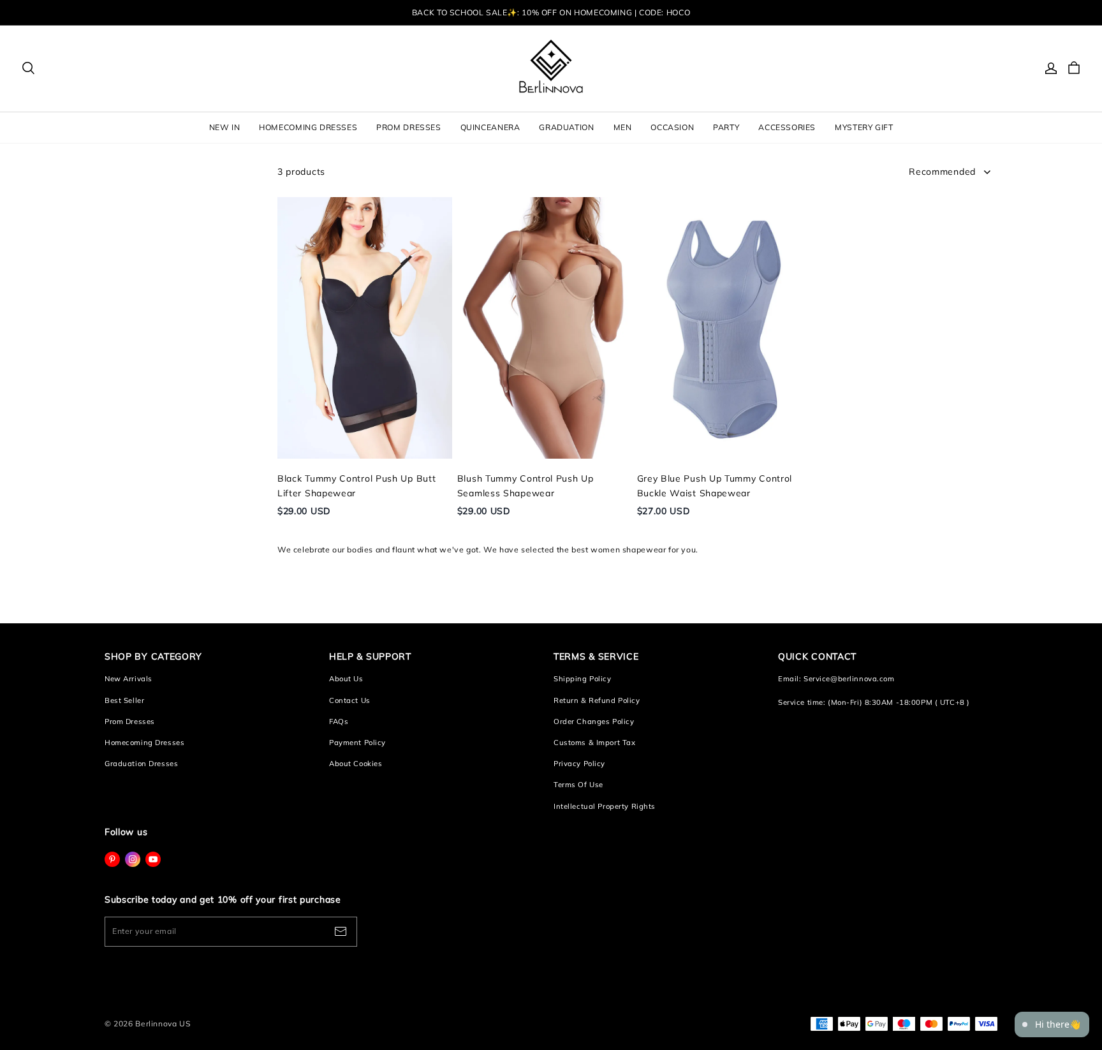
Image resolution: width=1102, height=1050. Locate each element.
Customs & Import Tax (594, 742)
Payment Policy (357, 742)
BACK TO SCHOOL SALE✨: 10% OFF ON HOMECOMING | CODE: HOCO (551, 12)
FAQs (338, 721)
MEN (622, 127)
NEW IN (224, 127)
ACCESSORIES (787, 127)
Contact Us (350, 700)
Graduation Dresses (141, 763)
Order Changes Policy (594, 721)
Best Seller (124, 700)
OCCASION (672, 127)
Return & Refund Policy (597, 700)
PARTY (726, 127)
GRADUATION (566, 127)
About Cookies (355, 763)
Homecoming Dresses (144, 742)
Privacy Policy (579, 763)
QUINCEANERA (490, 127)
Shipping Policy (583, 678)
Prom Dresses (130, 721)
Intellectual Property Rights (605, 806)
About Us (346, 678)
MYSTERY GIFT (864, 127)
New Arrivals (128, 678)
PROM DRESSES (408, 127)
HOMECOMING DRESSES (308, 127)
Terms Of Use (578, 784)
